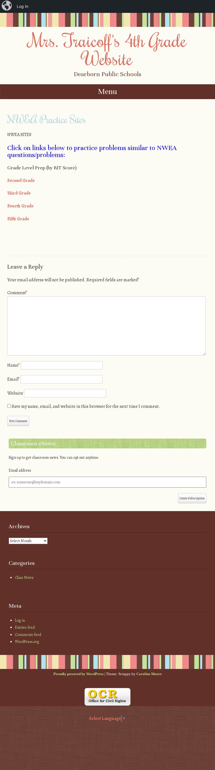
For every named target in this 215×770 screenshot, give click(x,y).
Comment (17, 293)
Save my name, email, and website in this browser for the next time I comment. (86, 406)
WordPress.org (27, 641)
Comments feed (28, 634)
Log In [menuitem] (22, 6)
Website (15, 393)
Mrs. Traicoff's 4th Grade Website (107, 49)
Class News (24, 577)
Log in (20, 620)
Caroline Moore (149, 674)
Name (13, 365)
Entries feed (25, 627)
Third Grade (19, 193)
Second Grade (21, 180)
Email (13, 379)
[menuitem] (7, 6)
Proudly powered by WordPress (78, 674)
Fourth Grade (20, 206)
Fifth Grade (18, 219)
